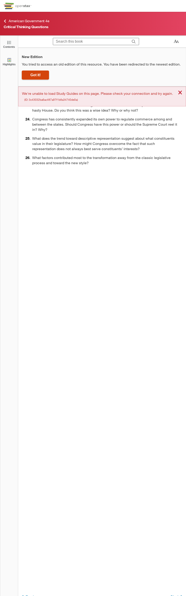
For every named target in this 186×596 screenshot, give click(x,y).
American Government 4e (29, 21)
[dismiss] (180, 92)
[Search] (134, 41)
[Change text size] (176, 41)
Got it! (35, 75)
